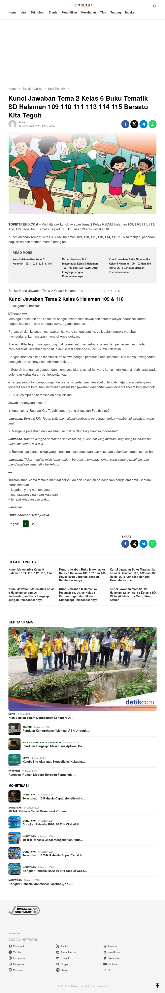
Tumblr (17, 952)
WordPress (114, 952)
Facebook (19, 946)
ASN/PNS (27, 726)
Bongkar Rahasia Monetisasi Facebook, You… (40, 884)
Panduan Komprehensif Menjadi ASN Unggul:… (56, 730)
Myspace (18, 964)
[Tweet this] (134, 124)
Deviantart (114, 958)
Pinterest (113, 946)
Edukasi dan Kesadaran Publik (42, 742)
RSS (110, 970)
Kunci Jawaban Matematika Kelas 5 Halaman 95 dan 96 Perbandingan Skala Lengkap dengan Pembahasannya (31, 594)
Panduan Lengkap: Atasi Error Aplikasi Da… (54, 746)
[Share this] (125, 124)
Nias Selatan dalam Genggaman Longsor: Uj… (41, 717)
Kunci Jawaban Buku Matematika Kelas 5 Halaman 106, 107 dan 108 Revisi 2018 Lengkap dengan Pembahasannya (80, 267)
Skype (64, 964)
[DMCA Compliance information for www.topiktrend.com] (24, 910)
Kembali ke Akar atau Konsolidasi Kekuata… (54, 761)
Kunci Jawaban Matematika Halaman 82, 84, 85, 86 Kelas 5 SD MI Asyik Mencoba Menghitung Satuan (133, 594)
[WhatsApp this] (152, 124)
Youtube (112, 964)
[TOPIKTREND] (82, 5)
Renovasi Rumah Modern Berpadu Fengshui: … (42, 774)
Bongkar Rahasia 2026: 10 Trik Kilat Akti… (52, 824)
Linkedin (65, 958)
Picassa (18, 970)
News (11, 713)
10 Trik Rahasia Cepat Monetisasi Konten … (39, 811)
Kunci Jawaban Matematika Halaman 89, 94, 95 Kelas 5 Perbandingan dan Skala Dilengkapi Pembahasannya (78, 594)
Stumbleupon (68, 952)
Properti (14, 771)
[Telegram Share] (143, 124)
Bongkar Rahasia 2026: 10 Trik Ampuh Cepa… (55, 870)
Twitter (64, 946)
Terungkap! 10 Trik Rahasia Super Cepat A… (54, 855)
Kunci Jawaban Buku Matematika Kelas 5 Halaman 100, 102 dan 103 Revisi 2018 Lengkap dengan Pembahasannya (130, 265)
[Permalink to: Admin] (12, 124)
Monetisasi (29, 794)
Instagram (19, 958)
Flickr (64, 970)
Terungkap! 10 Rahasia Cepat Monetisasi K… (54, 798)
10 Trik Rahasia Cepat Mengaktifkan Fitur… (53, 840)
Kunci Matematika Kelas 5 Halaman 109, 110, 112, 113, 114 (32, 261)
